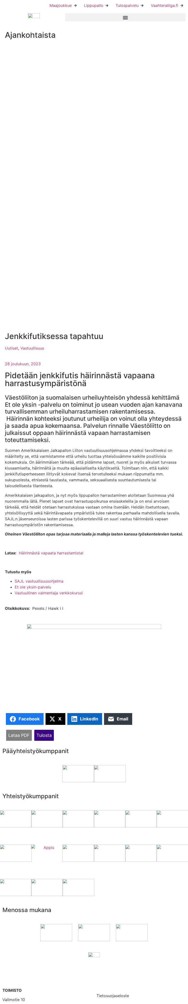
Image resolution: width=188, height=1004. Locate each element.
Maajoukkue (60, 5)
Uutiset (11, 348)
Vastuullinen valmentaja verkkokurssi (49, 592)
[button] (125, 17)
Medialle (104, 984)
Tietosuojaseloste (112, 995)
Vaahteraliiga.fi (164, 5)
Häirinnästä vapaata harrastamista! (51, 552)
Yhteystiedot (108, 970)
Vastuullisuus (32, 348)
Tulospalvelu (127, 5)
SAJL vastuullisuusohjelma (39, 581)
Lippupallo (93, 5)
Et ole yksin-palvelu (33, 587)
